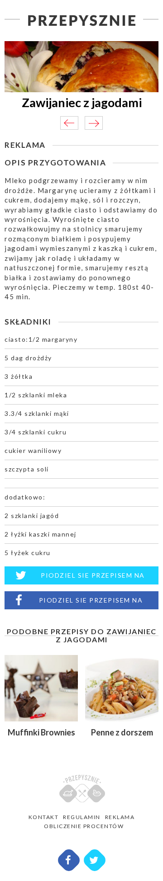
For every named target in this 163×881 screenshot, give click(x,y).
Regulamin (82, 817)
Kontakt (44, 817)
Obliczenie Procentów (84, 826)
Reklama (120, 817)
